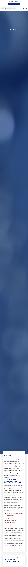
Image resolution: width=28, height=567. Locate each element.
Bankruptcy (9, 518)
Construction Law (11, 522)
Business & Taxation (12, 524)
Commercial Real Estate (13, 517)
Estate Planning (10, 526)
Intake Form (14, 4)
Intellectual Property (12, 520)
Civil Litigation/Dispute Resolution (15, 513)
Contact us (7, 542)
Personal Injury (10, 515)
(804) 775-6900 (14, 1)
